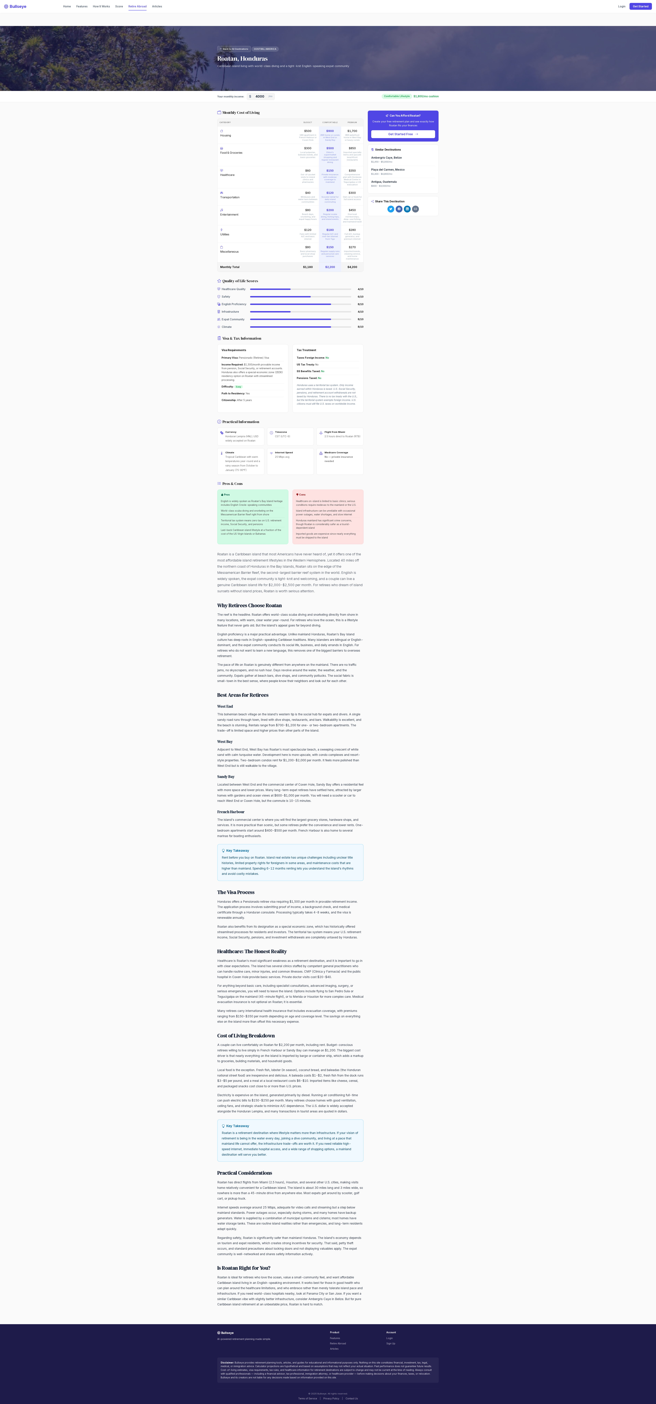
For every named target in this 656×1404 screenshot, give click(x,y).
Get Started (640, 6)
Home (67, 6)
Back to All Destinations (235, 49)
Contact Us (352, 1398)
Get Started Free (401, 134)
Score (119, 6)
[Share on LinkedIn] (407, 209)
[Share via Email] (415, 209)
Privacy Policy (331, 1398)
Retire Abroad (137, 6)
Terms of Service (307, 1398)
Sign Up (390, 1343)
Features (81, 6)
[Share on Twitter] (390, 209)
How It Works (101, 6)
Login (621, 6)
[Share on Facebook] (399, 209)
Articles (157, 6)
